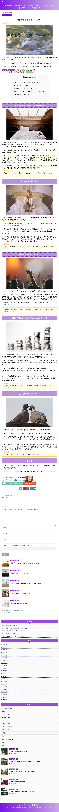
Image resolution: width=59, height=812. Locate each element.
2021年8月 (4, 644)
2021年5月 (4, 649)
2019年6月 (4, 700)
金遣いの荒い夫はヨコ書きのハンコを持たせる (29, 91)
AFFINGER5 (40, 810)
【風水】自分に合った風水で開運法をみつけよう (24, 563)
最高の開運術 (6, 495)
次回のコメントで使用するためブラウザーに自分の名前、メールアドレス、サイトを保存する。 (25, 545)
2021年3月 (4, 655)
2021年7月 (4, 647)
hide (33, 77)
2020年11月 (4, 665)
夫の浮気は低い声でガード (22, 94)
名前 (4, 527)
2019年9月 (4, 692)
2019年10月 (4, 689)
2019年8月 (4, 694)
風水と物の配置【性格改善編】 (19, 603)
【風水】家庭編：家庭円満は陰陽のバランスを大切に (26, 583)
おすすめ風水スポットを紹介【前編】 (15, 610)
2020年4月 (4, 673)
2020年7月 (4, 671)
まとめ (15, 97)
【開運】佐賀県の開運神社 (8, 633)
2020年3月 (4, 676)
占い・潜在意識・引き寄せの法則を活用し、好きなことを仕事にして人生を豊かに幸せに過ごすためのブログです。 (29, 807)
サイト (4, 539)
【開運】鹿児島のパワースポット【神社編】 (12, 636)
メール (5, 533)
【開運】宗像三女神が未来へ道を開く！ (22, 573)
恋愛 (4, 497)
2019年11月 (4, 686)
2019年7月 (4, 697)
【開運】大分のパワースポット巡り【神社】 (12, 631)
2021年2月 (4, 657)
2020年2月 (4, 678)
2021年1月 (4, 660)
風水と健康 (9, 612)
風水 (11, 495)
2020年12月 (4, 663)
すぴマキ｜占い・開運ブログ (29, 8)
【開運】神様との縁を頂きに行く (9, 625)
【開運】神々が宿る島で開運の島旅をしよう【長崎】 (15, 628)
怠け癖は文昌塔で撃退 (21, 85)
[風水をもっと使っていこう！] (31, 488)
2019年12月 (4, 684)
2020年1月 (4, 681)
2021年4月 (4, 652)
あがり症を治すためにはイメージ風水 (26, 82)
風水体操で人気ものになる (22, 88)
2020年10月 (4, 668)
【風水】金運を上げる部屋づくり (20, 593)
